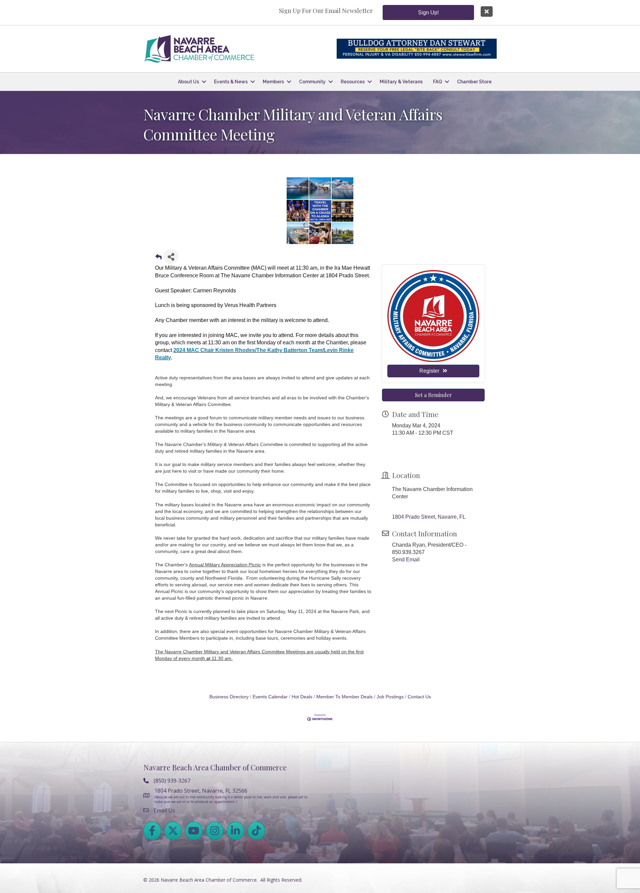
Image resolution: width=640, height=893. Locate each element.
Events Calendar (270, 696)
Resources (353, 81)
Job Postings (390, 696)
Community (312, 81)
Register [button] (429, 371)
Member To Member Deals (344, 696)
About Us (188, 81)
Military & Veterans (401, 81)
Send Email (406, 559)
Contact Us (419, 696)
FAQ (437, 81)
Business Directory (229, 696)
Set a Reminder (433, 394)
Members (273, 81)
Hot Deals (302, 696)
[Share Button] (170, 256)
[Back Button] (158, 258)
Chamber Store (474, 81)
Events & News (231, 81)
